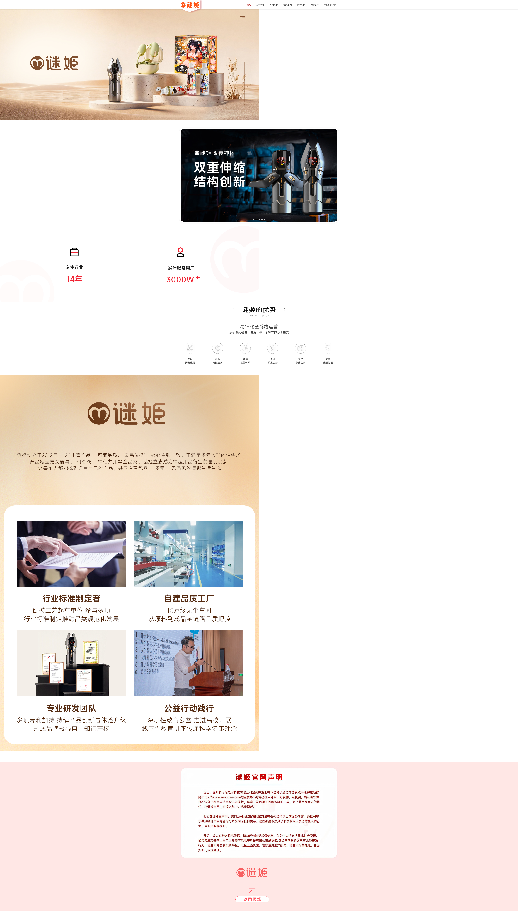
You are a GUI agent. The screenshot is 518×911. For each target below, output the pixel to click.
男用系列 (274, 4)
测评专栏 (314, 4)
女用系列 (287, 4)
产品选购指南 (329, 4)
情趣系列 (301, 4)
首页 (249, 4)
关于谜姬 (260, 4)
